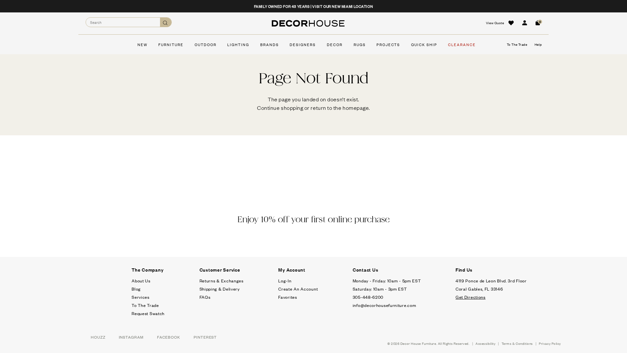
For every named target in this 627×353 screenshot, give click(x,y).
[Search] (165, 22)
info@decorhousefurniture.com (384, 305)
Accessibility (485, 343)
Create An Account (298, 289)
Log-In (284, 280)
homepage (356, 107)
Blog (136, 289)
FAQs (205, 297)
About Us (141, 280)
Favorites (287, 297)
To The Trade (145, 305)
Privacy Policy (550, 343)
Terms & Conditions (517, 343)
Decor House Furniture (418, 343)
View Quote (495, 22)
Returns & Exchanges (222, 280)
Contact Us (365, 270)
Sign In (524, 23)
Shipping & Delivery (220, 289)
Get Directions (471, 297)
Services (141, 297)
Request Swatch (148, 313)
